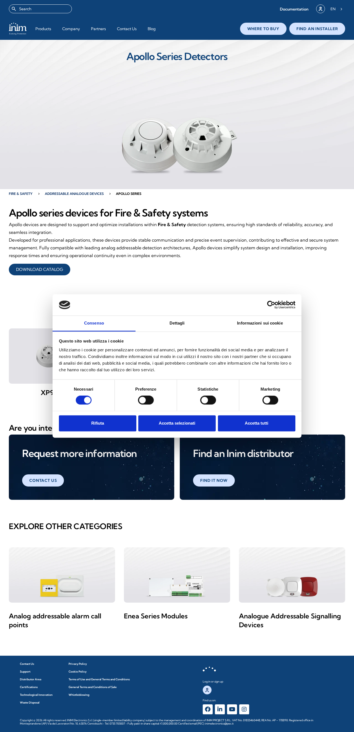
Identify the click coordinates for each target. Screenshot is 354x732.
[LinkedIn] (220, 709)
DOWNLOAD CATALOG (39, 269)
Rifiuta (97, 423)
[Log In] (320, 8)
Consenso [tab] (94, 323)
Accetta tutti (256, 423)
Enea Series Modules (156, 616)
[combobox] (40, 8)
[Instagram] (244, 709)
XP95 (49, 392)
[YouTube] (232, 709)
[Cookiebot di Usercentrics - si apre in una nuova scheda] (271, 305)
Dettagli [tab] (177, 323)
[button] (294, 9)
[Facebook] (208, 709)
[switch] (146, 400)
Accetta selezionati (177, 423)
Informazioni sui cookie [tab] (260, 323)
